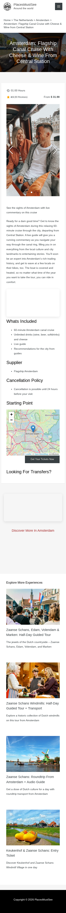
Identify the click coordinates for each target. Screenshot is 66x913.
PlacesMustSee (25, 4)
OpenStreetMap (41, 454)
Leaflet (28, 454)
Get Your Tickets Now (42, 459)
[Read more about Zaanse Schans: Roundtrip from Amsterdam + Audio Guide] (33, 753)
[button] (25, 192)
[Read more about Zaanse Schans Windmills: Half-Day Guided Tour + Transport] (33, 680)
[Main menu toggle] (59, 6)
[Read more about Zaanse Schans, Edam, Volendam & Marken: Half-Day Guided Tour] (33, 606)
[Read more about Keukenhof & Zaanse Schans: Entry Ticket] (33, 827)
